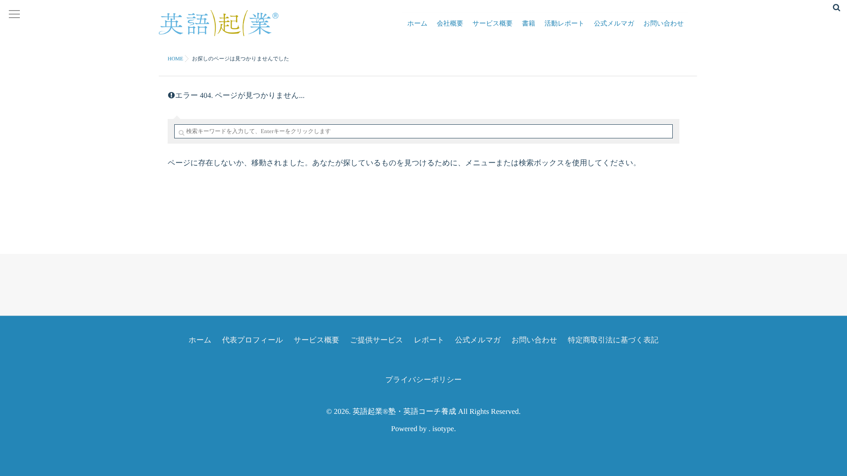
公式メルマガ (614, 23)
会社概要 (450, 23)
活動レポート (564, 23)
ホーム (417, 23)
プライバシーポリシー (423, 380)
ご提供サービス (376, 340)
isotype (443, 428)
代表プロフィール (252, 340)
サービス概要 (492, 23)
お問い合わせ (664, 23)
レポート (429, 340)
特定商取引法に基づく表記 (613, 340)
